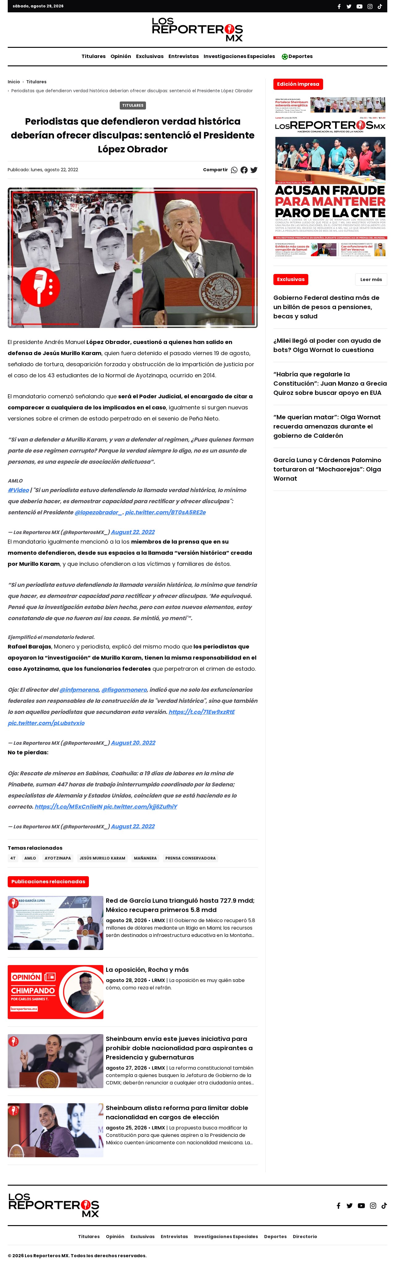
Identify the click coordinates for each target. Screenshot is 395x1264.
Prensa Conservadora (190, 858)
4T (13, 858)
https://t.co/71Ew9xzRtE (201, 712)
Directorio (305, 1236)
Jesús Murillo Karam (102, 858)
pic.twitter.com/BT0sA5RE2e (165, 512)
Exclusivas (150, 56)
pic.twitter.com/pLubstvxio (46, 723)
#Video (18, 490)
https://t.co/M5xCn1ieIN (68, 806)
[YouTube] (361, 1205)
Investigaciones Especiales (239, 56)
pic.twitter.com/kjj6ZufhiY (140, 806)
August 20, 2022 (133, 743)
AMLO (30, 858)
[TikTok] (384, 1205)
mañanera (145, 858)
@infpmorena (78, 690)
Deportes (301, 56)
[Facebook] (338, 1205)
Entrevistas (183, 56)
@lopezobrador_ (98, 512)
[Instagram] (373, 1205)
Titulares (93, 56)
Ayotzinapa (58, 858)
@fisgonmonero (124, 690)
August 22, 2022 (132, 532)
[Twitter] (350, 1205)
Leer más (371, 279)
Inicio (14, 82)
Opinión (120, 56)
